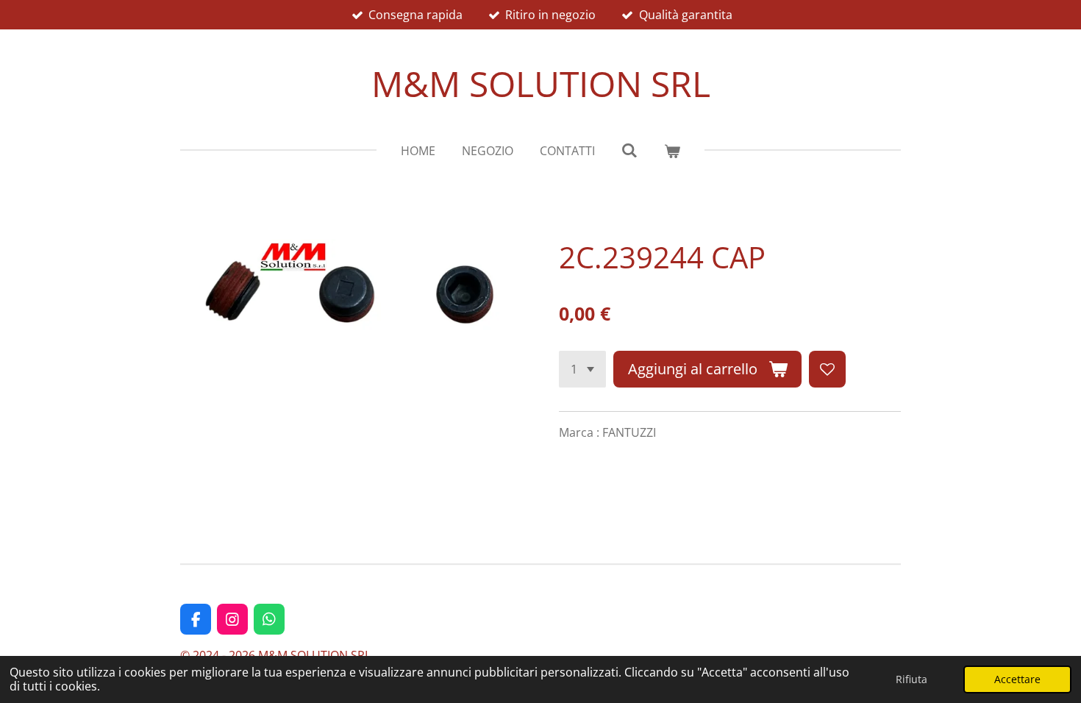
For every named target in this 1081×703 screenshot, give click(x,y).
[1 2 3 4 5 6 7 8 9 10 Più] (582, 369)
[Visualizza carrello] (672, 150)
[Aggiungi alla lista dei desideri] (827, 369)
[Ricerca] (629, 150)
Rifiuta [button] (911, 679)
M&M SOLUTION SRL (540, 83)
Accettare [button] (1017, 679)
